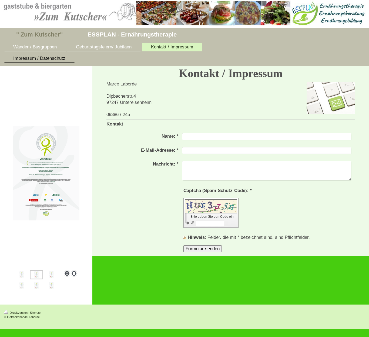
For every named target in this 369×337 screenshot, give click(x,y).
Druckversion (18, 312)
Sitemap (35, 312)
